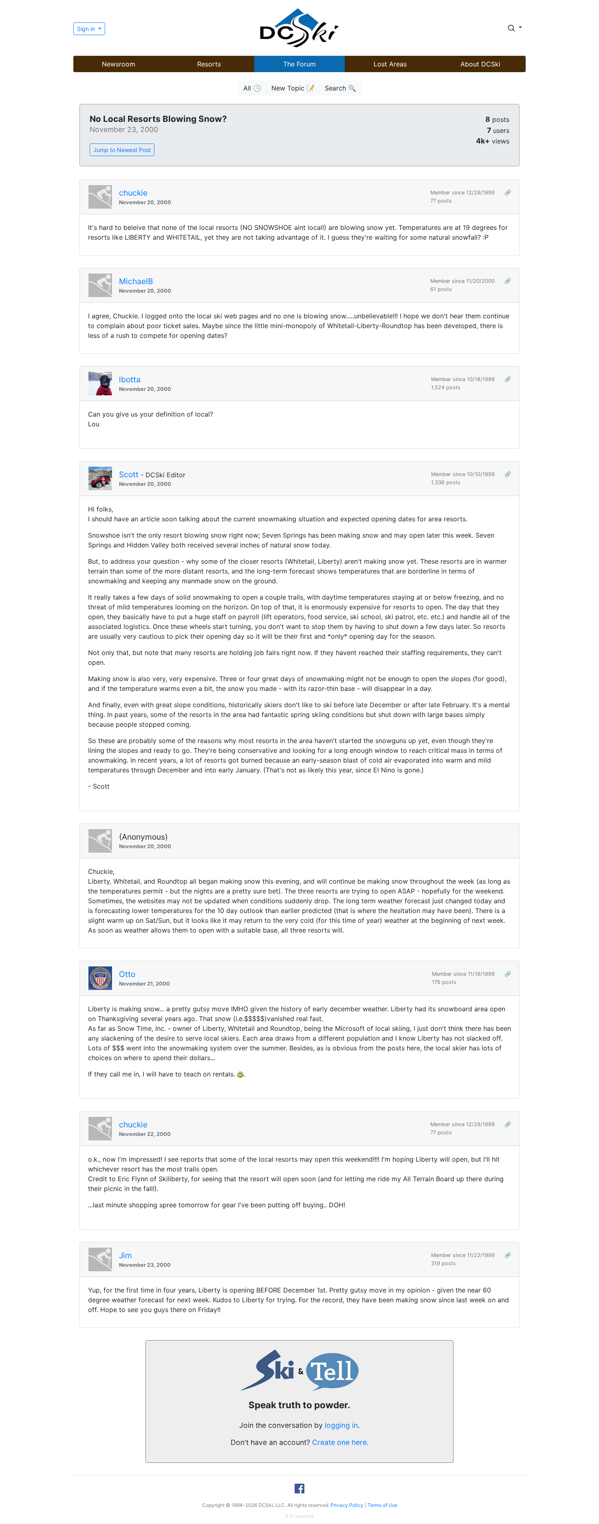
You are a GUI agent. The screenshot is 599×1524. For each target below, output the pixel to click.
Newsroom (118, 64)
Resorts (209, 64)
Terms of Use (382, 1505)
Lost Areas (390, 64)
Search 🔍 (340, 88)
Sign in (87, 28)
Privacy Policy (346, 1505)
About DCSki (480, 64)
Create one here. (340, 1442)
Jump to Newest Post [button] (122, 149)
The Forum (299, 64)
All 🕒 (252, 88)
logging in (341, 1425)
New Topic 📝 (293, 88)
